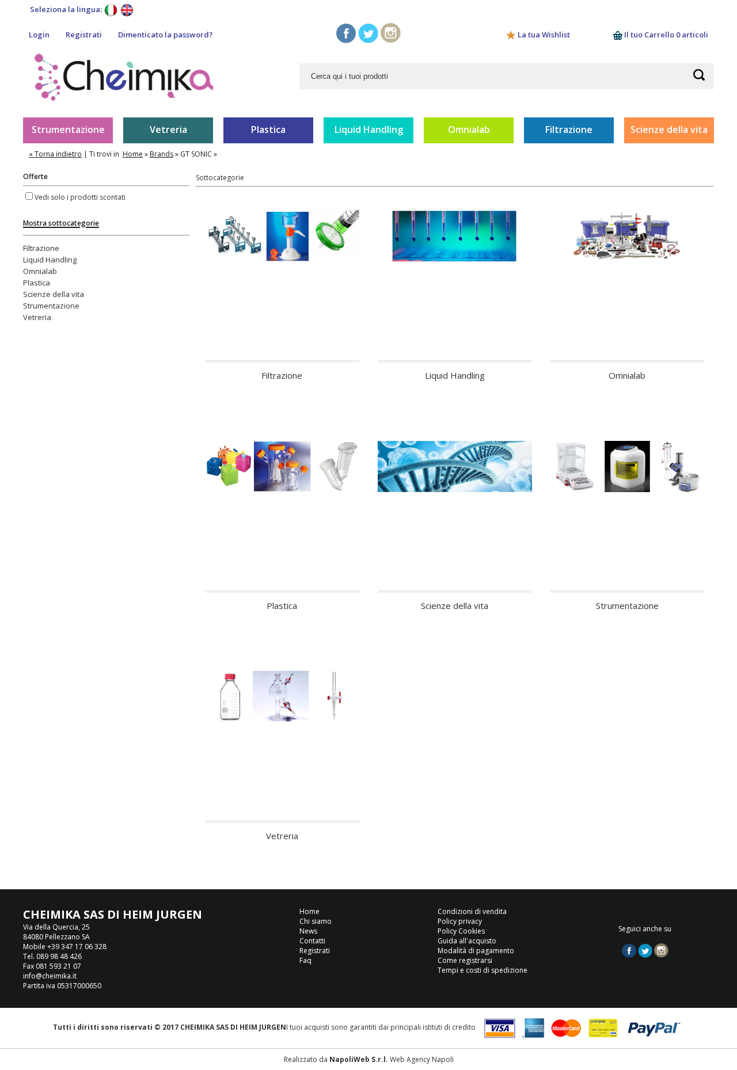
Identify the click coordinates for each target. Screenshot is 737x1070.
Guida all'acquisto (467, 941)
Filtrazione (568, 129)
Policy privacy (460, 921)
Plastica (268, 129)
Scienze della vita (669, 129)
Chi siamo (315, 921)
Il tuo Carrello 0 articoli (665, 34)
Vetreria (168, 129)
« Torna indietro (55, 154)
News (308, 931)
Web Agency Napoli (422, 1059)
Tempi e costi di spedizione (482, 970)
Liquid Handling (369, 129)
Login (39, 34)
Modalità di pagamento (476, 950)
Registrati (84, 34)
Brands (161, 154)
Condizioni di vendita (472, 911)
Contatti (312, 941)
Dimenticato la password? (165, 34)
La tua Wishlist (544, 34)
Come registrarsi (465, 960)
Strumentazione (68, 129)
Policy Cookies (461, 931)
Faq (305, 960)
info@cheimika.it (50, 976)
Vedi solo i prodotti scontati (80, 197)
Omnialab (469, 129)
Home (133, 154)
